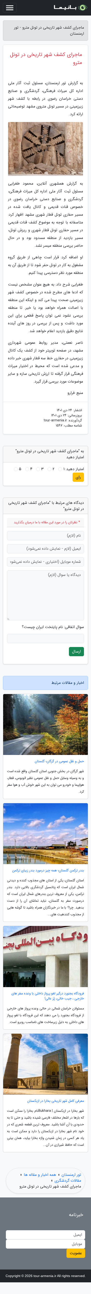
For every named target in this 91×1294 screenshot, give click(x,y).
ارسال (76, 651)
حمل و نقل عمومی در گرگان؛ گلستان (59, 761)
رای (78, 477)
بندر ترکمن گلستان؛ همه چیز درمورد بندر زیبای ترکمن (48, 870)
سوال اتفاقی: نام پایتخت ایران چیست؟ (53, 627)
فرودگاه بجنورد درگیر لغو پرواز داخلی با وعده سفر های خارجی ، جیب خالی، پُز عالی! (47, 996)
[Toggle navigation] (10, 8)
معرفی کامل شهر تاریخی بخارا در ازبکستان (55, 1101)
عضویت (76, 1253)
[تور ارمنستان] (70, 8)
